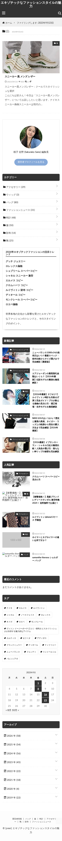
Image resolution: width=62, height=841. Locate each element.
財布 (11, 233)
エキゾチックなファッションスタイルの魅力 (31, 4)
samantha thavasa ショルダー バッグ (45, 559)
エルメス (23, 608)
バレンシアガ (12, 659)
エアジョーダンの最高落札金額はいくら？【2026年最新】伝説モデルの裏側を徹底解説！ (45, 378)
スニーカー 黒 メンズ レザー (20, 76)
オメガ (9, 622)
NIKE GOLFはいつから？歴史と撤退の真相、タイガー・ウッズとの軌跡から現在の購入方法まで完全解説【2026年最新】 (45, 424)
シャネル (10, 615)
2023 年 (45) (13, 762)
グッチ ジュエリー (15, 261)
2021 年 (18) (13, 780)
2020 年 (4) (12, 789)
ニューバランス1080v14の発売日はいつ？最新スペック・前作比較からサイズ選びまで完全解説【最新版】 (46, 357)
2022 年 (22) (13, 771)
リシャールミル (49, 652)
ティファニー (50, 645)
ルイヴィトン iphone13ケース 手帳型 (45, 518)
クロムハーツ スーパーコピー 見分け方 (46, 478)
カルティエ (11, 638)
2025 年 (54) (13, 744)
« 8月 (8, 710)
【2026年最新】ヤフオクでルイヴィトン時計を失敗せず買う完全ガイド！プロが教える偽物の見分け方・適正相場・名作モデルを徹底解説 (45, 400)
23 (45, 700)
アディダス (42, 638)
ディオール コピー (15, 295)
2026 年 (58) (13, 736)
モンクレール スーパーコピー (21, 299)
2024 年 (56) (13, 753)
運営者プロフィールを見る (31, 162)
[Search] (59, 13)
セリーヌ (26, 638)
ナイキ (9, 608)
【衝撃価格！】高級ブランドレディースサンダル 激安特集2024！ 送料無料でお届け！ (46, 500)
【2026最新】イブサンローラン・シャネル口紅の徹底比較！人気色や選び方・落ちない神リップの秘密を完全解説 (45, 447)
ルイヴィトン (39, 608)
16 (45, 694)
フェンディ (31, 652)
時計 (11, 218)
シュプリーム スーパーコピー (21, 271)
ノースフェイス (27, 615)
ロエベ (22, 622)
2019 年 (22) (13, 798)
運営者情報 (17, 819)
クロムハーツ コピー (17, 285)
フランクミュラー (14, 645)
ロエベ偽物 (12, 304)
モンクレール (37, 622)
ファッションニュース (20, 210)
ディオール (33, 645)
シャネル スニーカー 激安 (19, 276)
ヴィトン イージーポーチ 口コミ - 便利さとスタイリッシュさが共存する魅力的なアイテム (30, 630)
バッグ (12, 202)
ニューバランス (13, 652)
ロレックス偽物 (14, 266)
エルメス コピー (14, 280)
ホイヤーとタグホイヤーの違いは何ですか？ (45, 539)
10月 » (15, 710)
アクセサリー (15, 187)
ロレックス (45, 615)
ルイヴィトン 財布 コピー (19, 290)
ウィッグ (12, 195)
